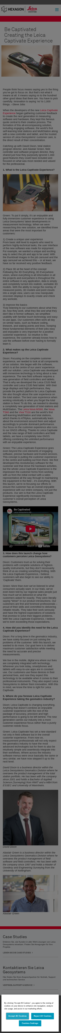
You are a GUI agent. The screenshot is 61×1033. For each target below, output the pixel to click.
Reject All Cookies (42, 1016)
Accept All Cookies (17, 1016)
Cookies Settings (30, 1023)
